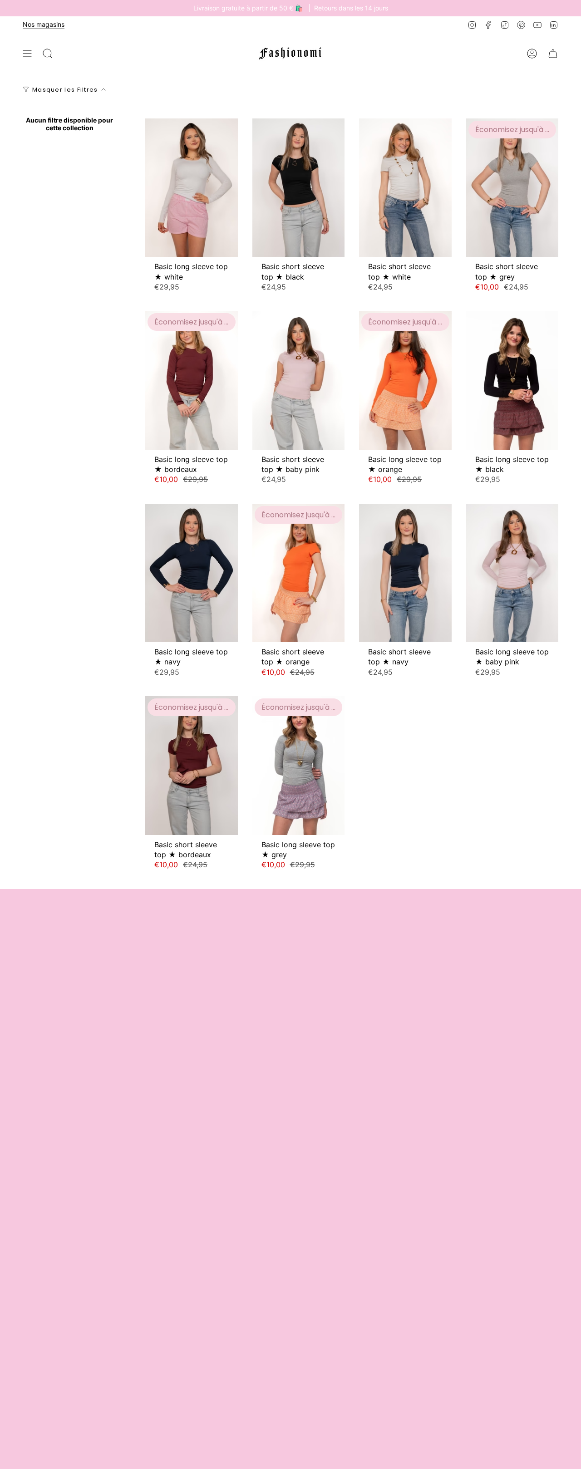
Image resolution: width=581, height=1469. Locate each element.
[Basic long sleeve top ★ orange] (405, 380)
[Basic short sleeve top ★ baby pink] (298, 380)
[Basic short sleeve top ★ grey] (512, 187)
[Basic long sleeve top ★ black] (512, 380)
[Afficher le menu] (27, 53)
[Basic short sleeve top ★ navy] (405, 573)
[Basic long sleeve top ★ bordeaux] (191, 380)
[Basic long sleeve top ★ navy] (191, 573)
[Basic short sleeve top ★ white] (405, 187)
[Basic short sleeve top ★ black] (298, 187)
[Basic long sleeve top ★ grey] (298, 765)
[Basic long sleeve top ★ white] (191, 187)
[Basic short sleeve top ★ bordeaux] (191, 765)
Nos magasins (43, 24)
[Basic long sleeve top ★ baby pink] (512, 573)
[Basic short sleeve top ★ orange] (298, 573)
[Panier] (552, 53)
